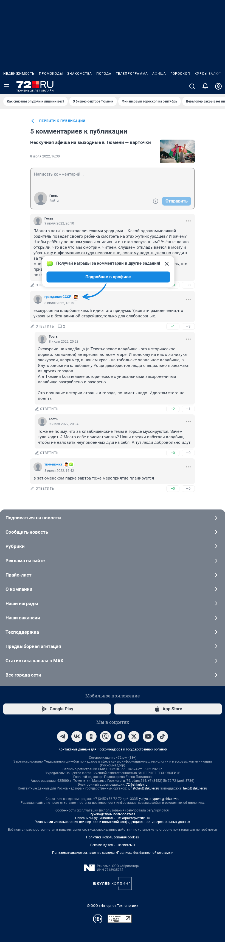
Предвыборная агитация (33, 646)
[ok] (91, 736)
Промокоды (51, 74)
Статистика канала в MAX (34, 660)
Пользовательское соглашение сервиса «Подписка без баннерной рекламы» (112, 853)
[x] (133, 736)
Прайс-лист (18, 575)
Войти (54, 201)
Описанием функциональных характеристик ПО (112, 818)
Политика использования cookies (112, 837)
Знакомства (79, 74)
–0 (188, 285)
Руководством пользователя (113, 814)
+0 (173, 453)
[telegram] (62, 736)
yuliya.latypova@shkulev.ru (159, 799)
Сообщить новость (26, 532)
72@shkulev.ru (137, 784)
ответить (45, 285)
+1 (173, 326)
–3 (188, 326)
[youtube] (148, 736)
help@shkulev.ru (195, 788)
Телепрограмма (132, 74)
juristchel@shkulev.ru (143, 788)
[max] (119, 736)
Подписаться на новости (33, 517)
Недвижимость (19, 74)
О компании (18, 589)
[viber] (105, 736)
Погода (103, 74)
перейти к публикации (62, 121)
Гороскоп (180, 74)
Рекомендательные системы (112, 845)
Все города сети (23, 675)
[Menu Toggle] (6, 86)
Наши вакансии (22, 617)
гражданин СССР (57, 297)
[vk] (76, 736)
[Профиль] (218, 86)
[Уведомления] (205, 86)
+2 (173, 409)
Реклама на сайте (25, 560)
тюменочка (53, 464)
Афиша (159, 74)
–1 (188, 409)
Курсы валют (208, 74)
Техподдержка (22, 632)
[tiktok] (162, 736)
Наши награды (21, 603)
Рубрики (15, 546)
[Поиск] (192, 86)
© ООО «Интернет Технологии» (112, 906)
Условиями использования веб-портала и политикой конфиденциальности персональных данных (112, 822)
